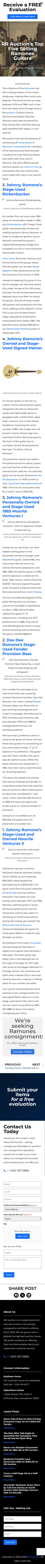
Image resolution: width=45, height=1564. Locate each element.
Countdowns (37, 68)
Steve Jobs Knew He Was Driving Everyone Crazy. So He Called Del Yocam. (22, 1421)
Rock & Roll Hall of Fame (15, 925)
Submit (9, 1275)
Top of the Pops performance (23, 483)
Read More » (10, 1428)
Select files (22, 1236)
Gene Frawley (34, 592)
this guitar (35, 943)
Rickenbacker (14, 224)
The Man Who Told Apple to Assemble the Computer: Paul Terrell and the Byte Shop (20, 1436)
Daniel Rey (11, 893)
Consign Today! (22, 1051)
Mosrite (11, 559)
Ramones (29, 88)
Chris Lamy (8, 258)
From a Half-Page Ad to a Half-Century (21, 1474)
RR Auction (33, 1557)
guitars (11, 112)
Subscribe (10, 1542)
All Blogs (19, 68)
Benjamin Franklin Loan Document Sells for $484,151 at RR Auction (21, 1462)
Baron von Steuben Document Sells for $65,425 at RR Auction (21, 1448)
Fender (37, 701)
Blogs (27, 68)
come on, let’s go (33, 167)
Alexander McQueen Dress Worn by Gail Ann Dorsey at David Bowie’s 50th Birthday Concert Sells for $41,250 (22, 1489)
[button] (16, 1295)
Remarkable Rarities (18, 329)
